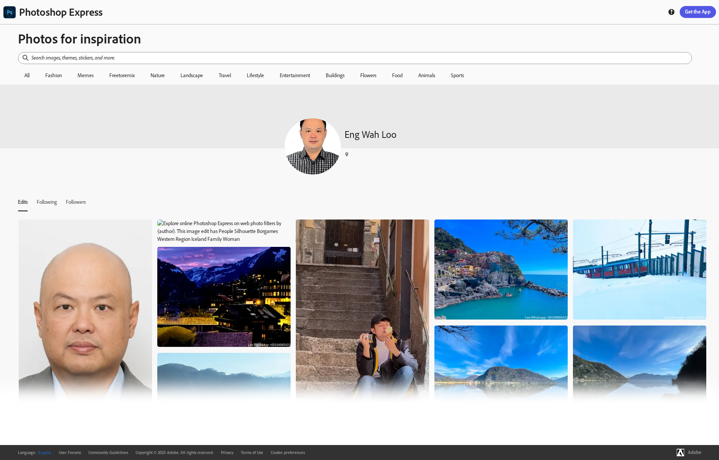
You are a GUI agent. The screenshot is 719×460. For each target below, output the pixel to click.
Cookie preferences (288, 452)
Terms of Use (252, 452)
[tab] (23, 202)
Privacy (227, 452)
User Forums (70, 452)
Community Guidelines (108, 452)
